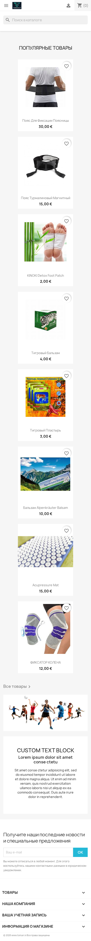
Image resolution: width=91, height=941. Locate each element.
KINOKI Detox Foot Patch (45, 275)
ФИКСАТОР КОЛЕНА (45, 662)
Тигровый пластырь (45, 430)
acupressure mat (45, 585)
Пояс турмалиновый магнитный (45, 198)
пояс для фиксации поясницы (45, 120)
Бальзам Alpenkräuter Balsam (45, 508)
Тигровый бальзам (45, 353)
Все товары (17, 686)
